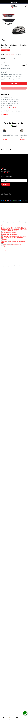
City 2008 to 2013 (22, 236)
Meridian (5, 239)
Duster (6, 248)
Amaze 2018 (16, 236)
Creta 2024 (2, 228)
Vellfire (24, 222)
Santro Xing (25, 229)
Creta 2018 (20, 227)
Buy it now (8, 88)
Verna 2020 (11, 230)
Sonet (13, 232)
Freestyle (23, 241)
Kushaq (19, 244)
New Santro (21, 229)
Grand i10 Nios (11, 229)
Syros (11, 232)
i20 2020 (16, 229)
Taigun (4, 246)
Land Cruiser (15, 222)
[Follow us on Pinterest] (7, 194)
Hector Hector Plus (14, 234)
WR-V (20, 237)
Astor (2, 234)
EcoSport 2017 (6, 241)
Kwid (12, 248)
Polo (13, 246)
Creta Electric (11, 227)
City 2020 (7, 237)
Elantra (12, 228)
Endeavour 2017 (14, 241)
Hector (10, 234)
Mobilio (18, 237)
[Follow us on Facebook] (2, 194)
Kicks (12, 250)
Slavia (15, 244)
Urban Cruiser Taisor (10, 222)
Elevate (5, 236)
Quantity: (3, 58)
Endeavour (10, 241)
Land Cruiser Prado (20, 222)
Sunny (5, 250)
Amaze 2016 (12, 236)
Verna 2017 (8, 230)
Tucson (3, 230)
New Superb (9, 244)
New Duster (2, 248)
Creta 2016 (17, 227)
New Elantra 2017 (16, 228)
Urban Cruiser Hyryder (4, 222)
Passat (11, 246)
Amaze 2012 (8, 236)
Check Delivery (4, 62)
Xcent (5, 230)
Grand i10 (7, 229)
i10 (14, 229)
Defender (2, 225)
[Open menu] (2, 6)
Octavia (6, 244)
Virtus (2, 246)
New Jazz (15, 237)
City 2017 (4, 237)
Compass (2, 239)
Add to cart (14, 83)
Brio (18, 236)
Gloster (8, 234)
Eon (18, 229)
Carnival (15, 232)
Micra (7, 250)
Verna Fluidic (15, 230)
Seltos (2, 232)
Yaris (2, 223)
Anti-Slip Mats (14, 266)
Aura (14, 227)
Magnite (2, 250)
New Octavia (3, 244)
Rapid (17, 244)
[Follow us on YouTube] (10, 194)
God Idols (10, 266)
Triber (8, 248)
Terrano (9, 250)
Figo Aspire (20, 241)
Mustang (2, 242)
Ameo (6, 246)
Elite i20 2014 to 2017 (21, 228)
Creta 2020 (24, 227)
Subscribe (5, 184)
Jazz (12, 237)
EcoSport (2, 241)
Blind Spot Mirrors (6, 266)
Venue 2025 (5, 227)
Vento (15, 246)
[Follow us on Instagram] (5, 194)
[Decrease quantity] (7, 58)
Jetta (8, 246)
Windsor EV (4, 234)
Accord (2, 236)
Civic (10, 237)
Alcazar (2, 227)
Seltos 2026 (5, 232)
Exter (8, 227)
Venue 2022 (8, 228)
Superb (13, 244)
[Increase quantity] (14, 58)
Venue (6, 228)
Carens (8, 232)
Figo (17, 241)
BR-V (22, 237)
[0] (25, 6)
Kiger (10, 248)
